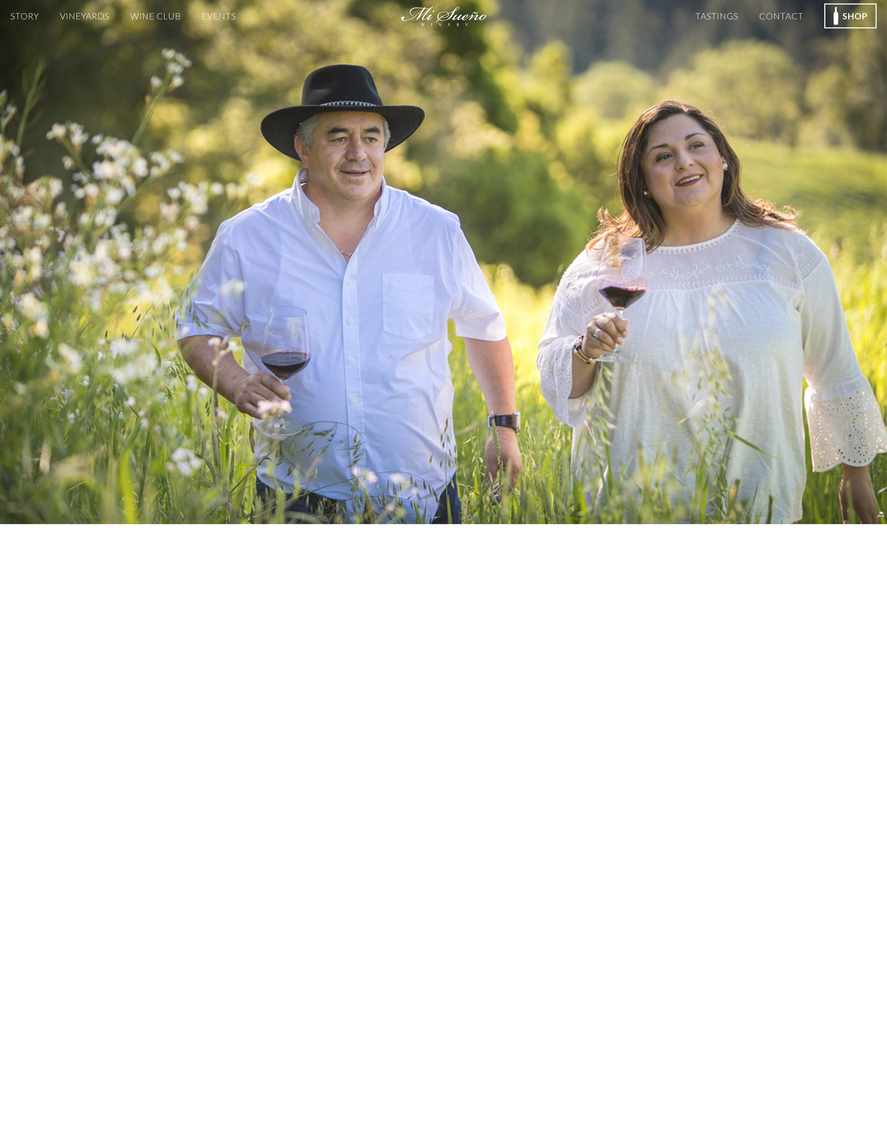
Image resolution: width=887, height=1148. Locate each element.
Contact (781, 16)
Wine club (155, 16)
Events (219, 16)
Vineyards (84, 16)
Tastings (716, 16)
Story (24, 16)
